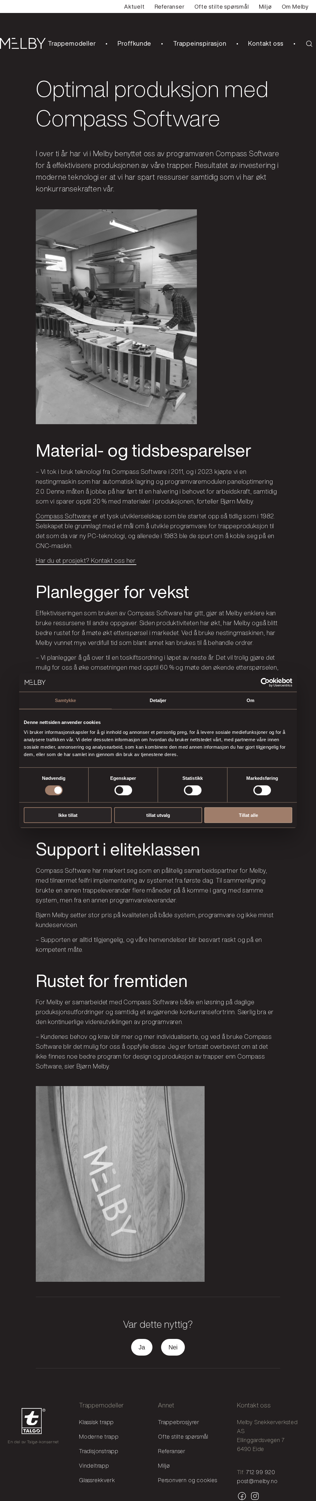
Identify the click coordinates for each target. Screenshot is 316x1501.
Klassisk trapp (96, 1422)
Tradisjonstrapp (98, 1451)
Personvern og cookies (187, 1480)
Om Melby (295, 6)
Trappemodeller (72, 43)
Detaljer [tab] (158, 700)
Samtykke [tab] (65, 700)
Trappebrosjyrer (178, 1422)
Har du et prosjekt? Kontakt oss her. (86, 560)
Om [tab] (250, 700)
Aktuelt (134, 6)
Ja (142, 1347)
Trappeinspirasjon (200, 43)
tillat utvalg (158, 814)
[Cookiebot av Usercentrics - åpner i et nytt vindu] (265, 682)
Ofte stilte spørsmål (221, 6)
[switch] (123, 790)
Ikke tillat (67, 814)
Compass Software (63, 516)
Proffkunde (134, 43)
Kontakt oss (266, 43)
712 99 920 (260, 1472)
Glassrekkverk (97, 1480)
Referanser (170, 6)
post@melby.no (257, 1481)
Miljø (265, 6)
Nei (172, 1347)
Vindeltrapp (94, 1465)
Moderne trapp (98, 1436)
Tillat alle (248, 814)
